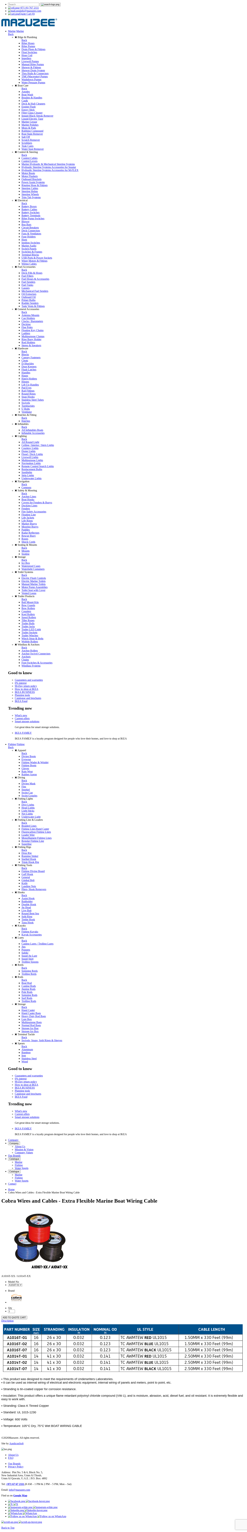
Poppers (26, 949)
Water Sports (21, 1168)
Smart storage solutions (27, 721)
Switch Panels (29, 248)
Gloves (25, 768)
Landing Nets (29, 886)
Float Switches (29, 52)
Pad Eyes (26, 387)
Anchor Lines (29, 496)
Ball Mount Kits (30, 602)
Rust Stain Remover (32, 133)
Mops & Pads (29, 127)
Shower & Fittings (31, 67)
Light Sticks (28, 810)
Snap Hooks (28, 396)
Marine (12, 31)
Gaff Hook (27, 874)
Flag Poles (27, 327)
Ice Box (26, 563)
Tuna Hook (28, 922)
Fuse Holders (29, 236)
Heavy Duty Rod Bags (34, 1016)
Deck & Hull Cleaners (33, 103)
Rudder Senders (30, 303)
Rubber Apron (29, 774)
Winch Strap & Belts (32, 638)
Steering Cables (30, 188)
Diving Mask (28, 783)
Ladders (26, 333)
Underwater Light (31, 816)
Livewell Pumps (30, 61)
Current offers (22, 718)
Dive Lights (28, 804)
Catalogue (14, 1159)
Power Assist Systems (33, 182)
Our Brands (14, 1155)
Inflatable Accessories (33, 433)
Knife (25, 883)
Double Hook (29, 904)
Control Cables (29, 158)
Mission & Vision (24, 1149)
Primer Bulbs (28, 300)
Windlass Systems (31, 665)
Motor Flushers (30, 176)
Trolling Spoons (30, 961)
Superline (27, 844)
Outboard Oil (29, 297)
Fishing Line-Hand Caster (35, 828)
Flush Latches (29, 369)
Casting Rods (29, 986)
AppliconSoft (16, 1443)
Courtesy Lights (30, 448)
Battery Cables (29, 209)
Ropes (25, 538)
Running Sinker (30, 856)
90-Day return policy (26, 686)
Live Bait (26, 910)
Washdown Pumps (31, 79)
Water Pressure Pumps (33, 82)
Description (7, 1320)
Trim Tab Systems (31, 197)
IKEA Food (21, 701)
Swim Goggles (29, 795)
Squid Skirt (27, 958)
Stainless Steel (29, 1058)
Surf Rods (27, 998)
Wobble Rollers (30, 641)
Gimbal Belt (28, 880)
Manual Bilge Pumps (33, 64)
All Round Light (30, 442)
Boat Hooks (28, 499)
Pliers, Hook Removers (34, 889)
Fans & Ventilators (31, 233)
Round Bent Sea (30, 913)
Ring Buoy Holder (31, 339)
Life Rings (27, 520)
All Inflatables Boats (32, 430)
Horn (24, 239)
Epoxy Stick (28, 109)
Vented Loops (29, 593)
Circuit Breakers (30, 227)
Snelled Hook (29, 859)
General (26, 877)
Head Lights (28, 807)
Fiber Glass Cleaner (32, 112)
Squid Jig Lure (29, 955)
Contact (12, 1183)
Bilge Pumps (28, 46)
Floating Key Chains (33, 330)
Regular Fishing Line (33, 841)
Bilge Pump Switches (33, 218)
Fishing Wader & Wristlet (35, 762)
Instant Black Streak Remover (37, 115)
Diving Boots (29, 756)
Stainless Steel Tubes (33, 399)
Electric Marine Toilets (34, 581)
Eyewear (26, 759)
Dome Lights (28, 451)
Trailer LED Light (31, 629)
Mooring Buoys (30, 526)
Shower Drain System (33, 70)
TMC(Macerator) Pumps (35, 76)
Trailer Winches (30, 635)
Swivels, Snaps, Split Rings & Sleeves (42, 1040)
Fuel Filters (27, 275)
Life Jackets (28, 517)
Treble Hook (28, 919)
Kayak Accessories (32, 934)
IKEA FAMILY (23, 732)
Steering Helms (30, 191)
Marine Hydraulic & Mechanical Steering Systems (48, 164)
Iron (24, 1055)
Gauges (26, 288)
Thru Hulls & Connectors (35, 73)
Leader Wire (28, 834)
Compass (26, 487)
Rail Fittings (28, 390)
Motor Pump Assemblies (35, 587)
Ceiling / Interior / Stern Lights (38, 445)
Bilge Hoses (28, 43)
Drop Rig (27, 853)
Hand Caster (28, 1010)
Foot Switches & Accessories (37, 662)
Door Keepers (29, 366)
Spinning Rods (29, 995)
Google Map (20, 1495)
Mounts (26, 550)
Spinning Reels (30, 970)
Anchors (26, 656)
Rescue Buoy (29, 535)
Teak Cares (27, 146)
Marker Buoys (29, 523)
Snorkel (26, 789)
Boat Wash (27, 94)
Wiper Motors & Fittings (34, 260)
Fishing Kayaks (30, 931)
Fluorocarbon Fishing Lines (36, 831)
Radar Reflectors (30, 532)
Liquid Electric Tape (32, 118)
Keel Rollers (28, 614)
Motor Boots (28, 173)
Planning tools (22, 695)
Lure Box (27, 1019)
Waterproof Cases (31, 566)
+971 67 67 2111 (15, 1484)
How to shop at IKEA (26, 689)
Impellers (26, 58)
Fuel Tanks (27, 285)
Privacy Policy (16, 1466)
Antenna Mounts (30, 315)
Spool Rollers (29, 617)
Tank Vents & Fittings (33, 306)
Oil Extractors (29, 294)
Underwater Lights (32, 478)
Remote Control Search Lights (38, 466)
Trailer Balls (28, 623)
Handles (26, 372)
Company (13, 1140)
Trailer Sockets (29, 632)
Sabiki (25, 952)
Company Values (24, 1152)
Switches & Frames (32, 251)
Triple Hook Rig (30, 862)
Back (11, 34)
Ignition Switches (31, 242)
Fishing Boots (29, 765)
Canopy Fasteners (31, 357)
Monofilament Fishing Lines (37, 838)
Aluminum (27, 1049)
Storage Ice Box (30, 1031)
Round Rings (29, 393)
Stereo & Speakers (31, 345)
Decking (26, 324)
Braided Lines (29, 825)
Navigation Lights (31, 463)
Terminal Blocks (30, 254)
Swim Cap (27, 792)
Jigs (24, 946)
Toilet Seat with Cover (33, 590)
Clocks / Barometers (32, 321)
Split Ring (27, 916)
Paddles (26, 529)
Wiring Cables (29, 263)
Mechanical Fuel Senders (35, 291)
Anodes (26, 91)
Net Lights (27, 813)
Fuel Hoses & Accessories (35, 278)
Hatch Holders (29, 378)
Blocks (25, 354)
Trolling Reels (29, 973)
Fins (24, 786)
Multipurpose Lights (32, 460)
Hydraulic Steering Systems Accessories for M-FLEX (50, 170)
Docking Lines (29, 505)
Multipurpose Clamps (33, 336)
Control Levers (29, 161)
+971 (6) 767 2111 (29, 7)
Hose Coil (27, 55)
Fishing (12, 744)
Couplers (26, 611)
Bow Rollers (28, 608)
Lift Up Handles (30, 384)
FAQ (10, 1457)
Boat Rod (27, 983)
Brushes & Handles (32, 97)
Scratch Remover (31, 139)
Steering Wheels (30, 194)
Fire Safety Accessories (34, 511)
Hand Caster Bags (31, 1013)
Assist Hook (28, 898)
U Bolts (26, 408)
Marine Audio (29, 245)
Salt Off (26, 136)
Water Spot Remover (33, 149)
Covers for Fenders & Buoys (37, 502)
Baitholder (27, 901)
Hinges (25, 381)
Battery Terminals (31, 215)
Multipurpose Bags (32, 1022)
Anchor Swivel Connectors (36, 653)
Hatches (26, 421)
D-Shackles (28, 363)
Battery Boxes (29, 206)
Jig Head (26, 907)
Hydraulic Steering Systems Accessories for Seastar (49, 167)
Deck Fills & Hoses (32, 272)
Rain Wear (27, 771)
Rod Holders (28, 342)
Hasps (25, 375)
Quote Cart (27, 13)
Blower (25, 221)
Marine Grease (29, 121)
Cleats (25, 360)
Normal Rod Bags (31, 1025)
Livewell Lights (30, 457)
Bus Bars (26, 224)
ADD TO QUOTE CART (14, 1317)
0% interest (21, 683)
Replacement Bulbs (32, 469)
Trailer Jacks (28, 626)
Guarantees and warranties (29, 680)
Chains (25, 659)
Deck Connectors (31, 230)
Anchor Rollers (30, 650)
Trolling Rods (29, 1001)
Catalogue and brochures (28, 698)
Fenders (26, 508)
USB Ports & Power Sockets (37, 257)
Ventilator (27, 411)
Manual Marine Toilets (34, 584)
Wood (25, 1061)
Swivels (26, 402)
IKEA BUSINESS (25, 692)
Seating (25, 553)
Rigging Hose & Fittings (35, 185)
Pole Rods (27, 992)
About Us (20, 1146)
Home (11, 1189)
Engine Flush (29, 106)
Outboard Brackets (32, 179)
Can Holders (28, 318)
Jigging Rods (28, 989)
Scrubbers (27, 143)
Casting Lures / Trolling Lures (37, 943)
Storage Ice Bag (30, 1028)
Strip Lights (28, 475)
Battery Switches (30, 212)
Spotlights (27, 472)
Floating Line (29, 514)
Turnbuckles (28, 405)
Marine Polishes (30, 124)
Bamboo (26, 1052)
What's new (21, 715)
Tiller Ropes (28, 620)
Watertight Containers (33, 569)
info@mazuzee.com (30, 10)
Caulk (25, 100)
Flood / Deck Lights (32, 454)
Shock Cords (28, 541)
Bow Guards (28, 605)
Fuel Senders (28, 282)
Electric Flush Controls (34, 578)
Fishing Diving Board (33, 871)
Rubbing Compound (32, 130)
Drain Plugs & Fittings (33, 49)
